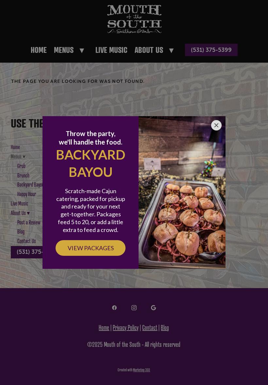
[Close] (216, 125)
